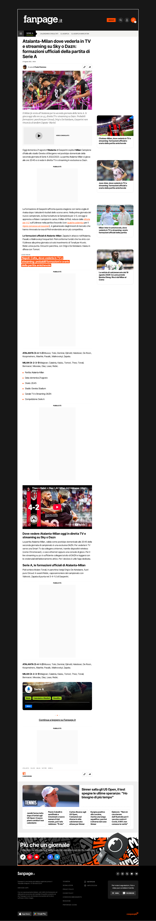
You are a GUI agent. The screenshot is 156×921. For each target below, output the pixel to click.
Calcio (32, 768)
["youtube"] (36, 857)
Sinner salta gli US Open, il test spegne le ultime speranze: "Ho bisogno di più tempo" (104, 793)
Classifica (64, 34)
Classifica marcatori (80, 34)
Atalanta (26, 768)
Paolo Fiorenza (40, 67)
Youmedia (66, 881)
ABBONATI (111, 20)
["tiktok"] (23, 857)
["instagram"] (30, 857)
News (28, 698)
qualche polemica (75, 222)
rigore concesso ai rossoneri (36, 226)
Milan (38, 768)
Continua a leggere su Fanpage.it (57, 719)
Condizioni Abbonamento (72, 897)
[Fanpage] (26, 874)
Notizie (44, 768)
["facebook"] (50, 857)
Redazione (67, 901)
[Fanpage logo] (40, 20)
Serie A (29, 33)
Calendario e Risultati (42, 698)
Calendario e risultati (49, 34)
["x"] (43, 857)
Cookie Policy (68, 893)
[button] (90, 67)
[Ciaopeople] (132, 914)
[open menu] (21, 34)
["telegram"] (57, 857)
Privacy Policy (68, 889)
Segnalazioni (68, 885)
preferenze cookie (70, 905)
